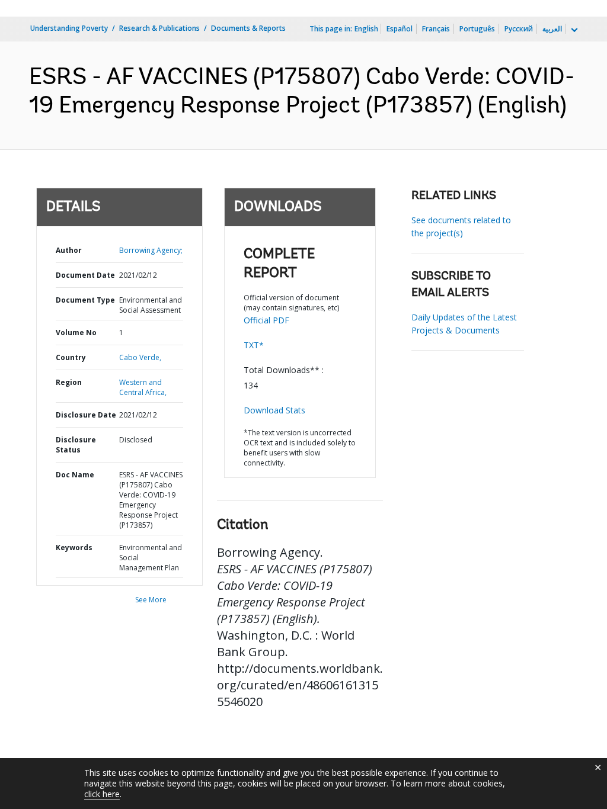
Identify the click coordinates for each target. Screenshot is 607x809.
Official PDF (266, 320)
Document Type (85, 300)
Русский (518, 29)
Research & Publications (159, 28)
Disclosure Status (76, 445)
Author (69, 250)
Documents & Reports (248, 28)
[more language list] (573, 30)
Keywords (74, 547)
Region (69, 382)
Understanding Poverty (69, 28)
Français (436, 29)
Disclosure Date (86, 415)
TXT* (254, 345)
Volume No (76, 333)
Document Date (85, 275)
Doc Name (75, 475)
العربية (552, 29)
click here (102, 794)
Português (477, 29)
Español (399, 29)
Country (71, 357)
